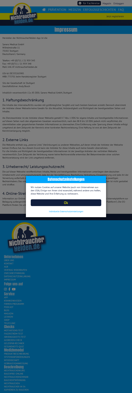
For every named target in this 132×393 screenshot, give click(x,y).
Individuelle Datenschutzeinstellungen (66, 211)
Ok (66, 202)
